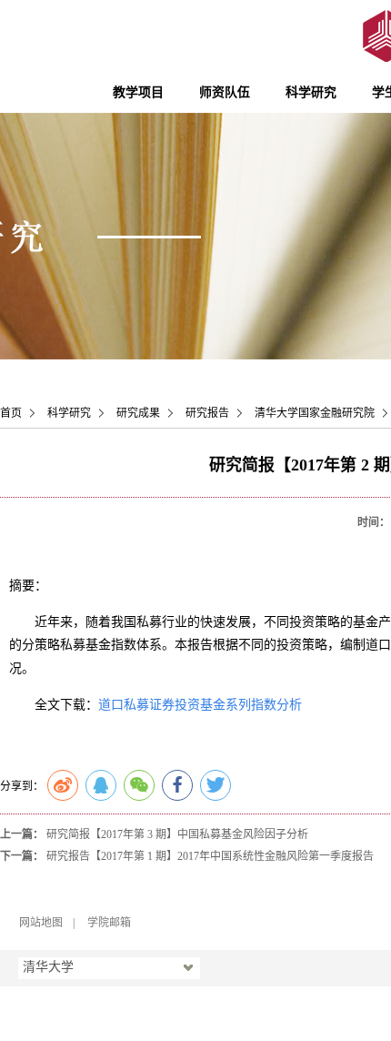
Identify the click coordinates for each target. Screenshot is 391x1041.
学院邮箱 (109, 922)
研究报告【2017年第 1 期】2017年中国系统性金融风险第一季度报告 (210, 856)
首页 (11, 413)
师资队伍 (224, 92)
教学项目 (138, 92)
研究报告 (207, 413)
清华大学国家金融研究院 (315, 413)
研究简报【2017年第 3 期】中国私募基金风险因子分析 (177, 834)
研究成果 (138, 413)
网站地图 (41, 922)
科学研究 (311, 92)
